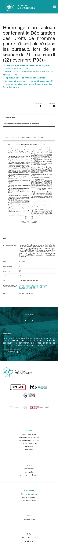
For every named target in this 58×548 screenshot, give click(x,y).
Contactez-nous (29, 519)
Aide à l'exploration (29, 497)
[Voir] (45, 59)
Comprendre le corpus (29, 494)
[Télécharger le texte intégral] (40, 106)
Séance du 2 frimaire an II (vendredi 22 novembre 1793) (29, 81)
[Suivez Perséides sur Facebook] (25, 320)
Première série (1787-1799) (16, 69)
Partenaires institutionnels (29, 440)
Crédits (29, 541)
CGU (29, 534)
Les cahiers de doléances (29, 475)
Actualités (29, 450)
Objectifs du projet (29, 434)
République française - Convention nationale (25, 78)
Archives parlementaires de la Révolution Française (26, 65)
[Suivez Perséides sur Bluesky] (32, 320)
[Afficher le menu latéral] (6, 137)
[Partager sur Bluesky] (54, 106)
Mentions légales (29, 538)
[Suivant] (32, 217)
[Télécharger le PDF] (36, 106)
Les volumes (29, 469)
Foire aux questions (29, 500)
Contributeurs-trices (29, 443)
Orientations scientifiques (29, 437)
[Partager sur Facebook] (50, 106)
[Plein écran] (51, 137)
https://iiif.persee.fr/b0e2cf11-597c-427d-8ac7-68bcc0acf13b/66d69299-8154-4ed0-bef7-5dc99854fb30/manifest (33, 287)
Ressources (29, 446)
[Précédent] (26, 217)
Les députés (29, 472)
